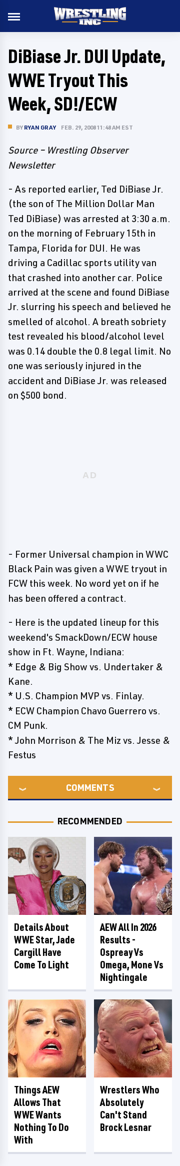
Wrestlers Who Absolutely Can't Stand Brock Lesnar (130, 1108)
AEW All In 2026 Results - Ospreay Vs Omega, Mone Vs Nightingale (132, 952)
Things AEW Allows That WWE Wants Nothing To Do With (41, 1114)
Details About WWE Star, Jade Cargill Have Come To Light (44, 946)
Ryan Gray (40, 127)
